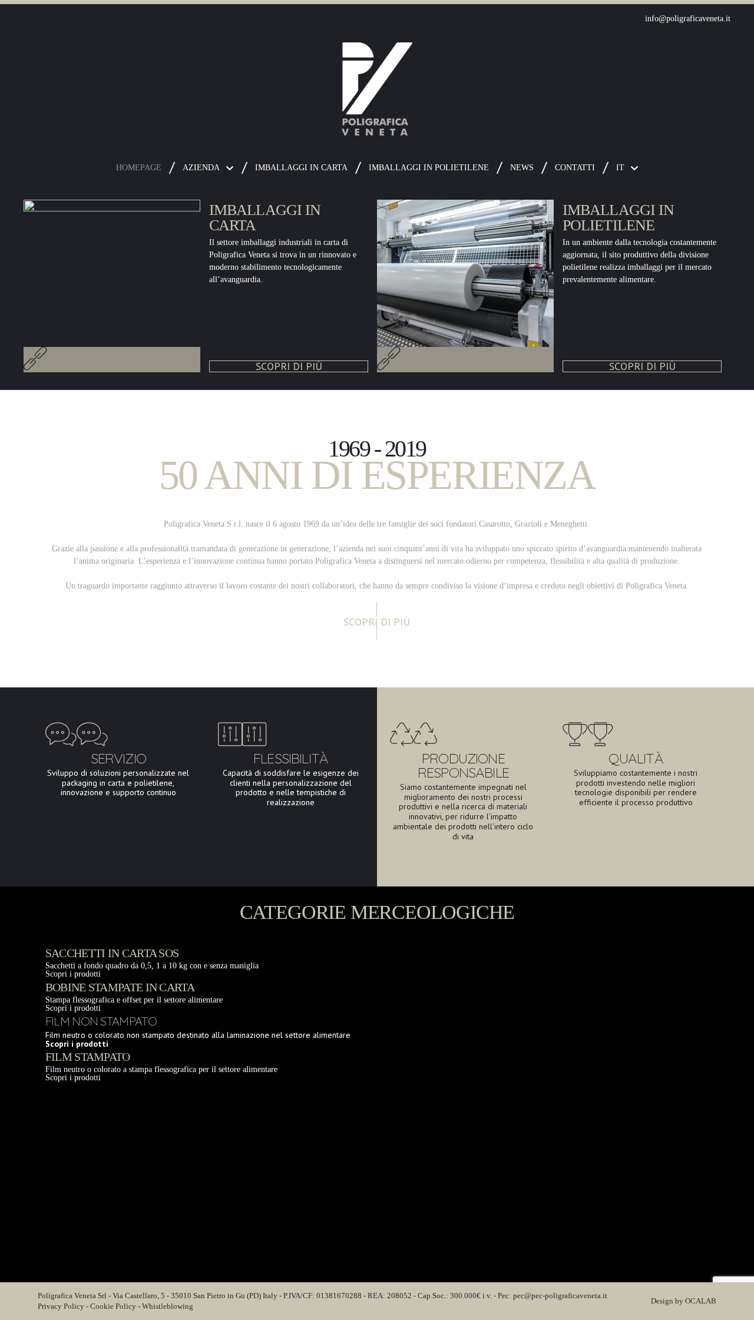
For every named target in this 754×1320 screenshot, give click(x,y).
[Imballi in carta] (35, 366)
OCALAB (700, 1300)
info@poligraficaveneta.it (687, 18)
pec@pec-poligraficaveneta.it (560, 1295)
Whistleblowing (167, 1306)
